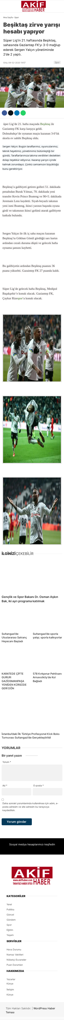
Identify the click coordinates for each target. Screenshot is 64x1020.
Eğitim (9, 93)
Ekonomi (10, 47)
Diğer (8, 100)
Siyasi (8, 40)
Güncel (9, 33)
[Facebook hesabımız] (10, 1014)
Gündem (9, 27)
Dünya (8, 53)
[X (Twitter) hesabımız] (20, 1014)
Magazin (10, 67)
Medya (8, 73)
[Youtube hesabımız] (40, 1014)
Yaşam (9, 80)
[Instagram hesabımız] (30, 1014)
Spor (8, 60)
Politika (10, 87)
